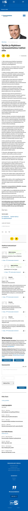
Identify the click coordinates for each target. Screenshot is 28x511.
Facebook (10, 507)
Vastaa (4, 260)
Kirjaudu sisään (4, 9)
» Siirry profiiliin (5, 400)
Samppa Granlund (8, 450)
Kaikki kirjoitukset (6, 226)
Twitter (18, 507)
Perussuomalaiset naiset (14, 468)
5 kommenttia (23, 55)
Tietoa (14, 479)
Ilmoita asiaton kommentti (13, 260)
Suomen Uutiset (14, 467)
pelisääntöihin (11, 346)
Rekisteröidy (19, 360)
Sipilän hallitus (14, 216)
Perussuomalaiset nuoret (14, 470)
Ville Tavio (8, 410)
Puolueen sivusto (14, 465)
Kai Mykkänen (5, 216)
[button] (24, 15)
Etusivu (14, 478)
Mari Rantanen (8, 446)
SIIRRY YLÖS (13, 496)
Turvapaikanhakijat (7, 218)
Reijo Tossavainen (9, 436)
